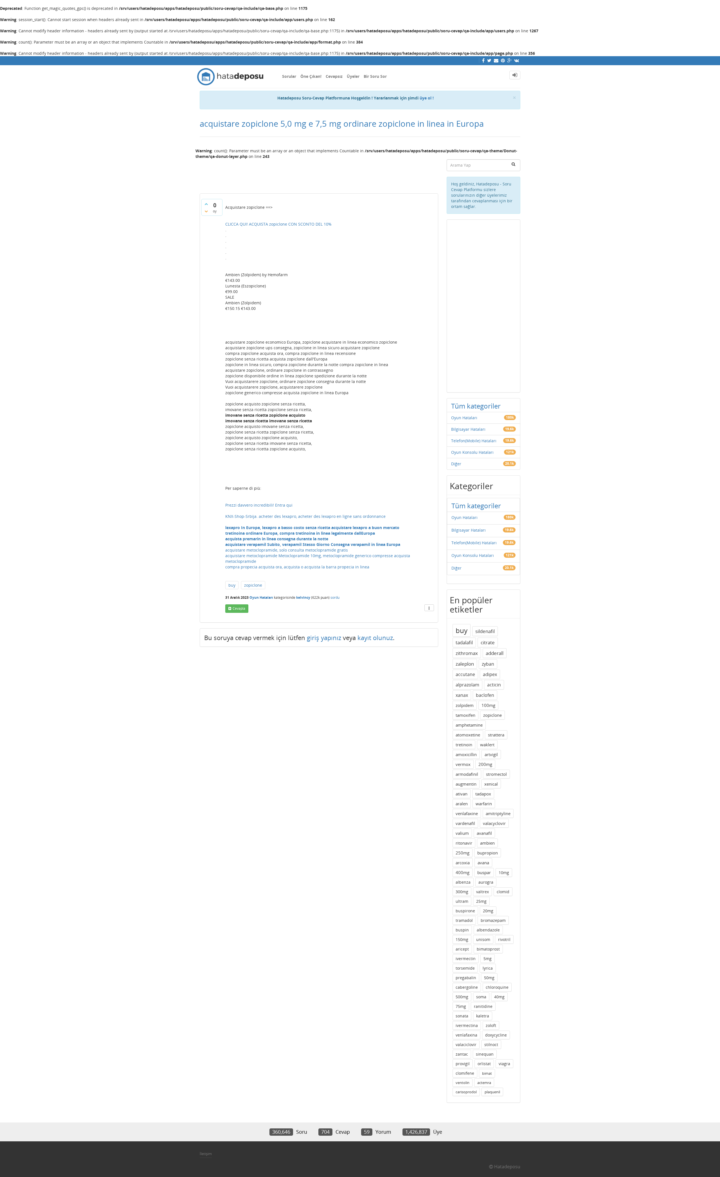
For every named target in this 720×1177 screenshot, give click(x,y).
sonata (462, 1016)
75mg (461, 1006)
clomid (503, 891)
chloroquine (497, 987)
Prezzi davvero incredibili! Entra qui (258, 505)
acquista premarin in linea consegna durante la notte (276, 538)
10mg (504, 872)
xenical (491, 784)
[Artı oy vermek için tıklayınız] (206, 204)
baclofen (485, 695)
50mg (489, 977)
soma (481, 996)
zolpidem (465, 705)
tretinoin (464, 744)
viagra (504, 1063)
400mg (462, 872)
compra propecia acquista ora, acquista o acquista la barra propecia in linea (297, 567)
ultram (462, 901)
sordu (334, 597)
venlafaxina (466, 1035)
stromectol (496, 774)
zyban (488, 664)
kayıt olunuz (375, 637)
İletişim (206, 1153)
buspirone (465, 910)
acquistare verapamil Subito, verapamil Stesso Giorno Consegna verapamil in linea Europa (312, 544)
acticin (494, 685)
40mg (499, 996)
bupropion (487, 853)
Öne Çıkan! (310, 76)
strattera (496, 735)
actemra (484, 1082)
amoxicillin (466, 754)
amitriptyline (498, 813)
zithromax (467, 653)
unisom (483, 939)
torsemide (465, 968)
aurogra (485, 882)
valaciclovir (466, 1044)
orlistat (484, 1063)
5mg (487, 958)
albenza (463, 882)
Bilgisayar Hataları (468, 429)
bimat (487, 1073)
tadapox (483, 794)
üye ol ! (427, 98)
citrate (488, 642)
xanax (462, 695)
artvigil (491, 754)
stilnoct (491, 1044)
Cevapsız (334, 76)
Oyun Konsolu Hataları (472, 452)
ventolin (462, 1082)
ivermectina (467, 1025)
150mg (462, 939)
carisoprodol (466, 1091)
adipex (490, 674)
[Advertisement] (319, 174)
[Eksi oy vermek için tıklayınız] (206, 211)
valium (462, 833)
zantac (462, 1054)
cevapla (239, 608)
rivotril (504, 939)
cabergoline (467, 987)
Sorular (289, 76)
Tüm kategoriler (476, 406)
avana (483, 862)
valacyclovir (494, 823)
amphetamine (469, 725)
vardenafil (465, 823)
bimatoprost (488, 949)
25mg (481, 901)
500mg (462, 996)
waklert (487, 744)
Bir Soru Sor (375, 76)
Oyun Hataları (261, 597)
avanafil (484, 833)
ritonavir (464, 843)
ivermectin (466, 958)
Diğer (456, 463)
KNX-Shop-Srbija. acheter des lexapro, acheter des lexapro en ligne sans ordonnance (305, 516)
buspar (484, 872)
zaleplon (465, 664)
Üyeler (353, 76)
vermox (463, 764)
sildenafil (485, 631)
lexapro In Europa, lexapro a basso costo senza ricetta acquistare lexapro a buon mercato (312, 527)
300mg (462, 891)
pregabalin (466, 977)
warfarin (484, 803)
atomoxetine (468, 735)
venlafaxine (467, 813)
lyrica (488, 968)
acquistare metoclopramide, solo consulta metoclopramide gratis (286, 550)
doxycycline (496, 1035)
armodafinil (467, 774)
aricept (462, 949)
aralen (462, 803)
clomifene (465, 1073)
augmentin (466, 784)
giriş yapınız (324, 637)
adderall (494, 653)
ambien (487, 843)
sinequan (485, 1054)
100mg (488, 705)
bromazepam (493, 920)
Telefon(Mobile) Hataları (473, 440)
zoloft (491, 1025)
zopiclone (253, 585)
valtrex (482, 891)
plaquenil (492, 1091)
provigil (463, 1063)
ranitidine (483, 1006)
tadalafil (464, 642)
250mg (462, 853)
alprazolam (467, 685)
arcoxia (463, 862)
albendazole (488, 930)
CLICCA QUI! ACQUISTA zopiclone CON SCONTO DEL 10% (278, 224)
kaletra (482, 1016)
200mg (485, 764)
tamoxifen (465, 715)
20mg (488, 910)
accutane (465, 674)
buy (231, 585)
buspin (462, 930)
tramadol (464, 920)
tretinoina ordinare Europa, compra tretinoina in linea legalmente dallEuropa (300, 533)
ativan (461, 794)
